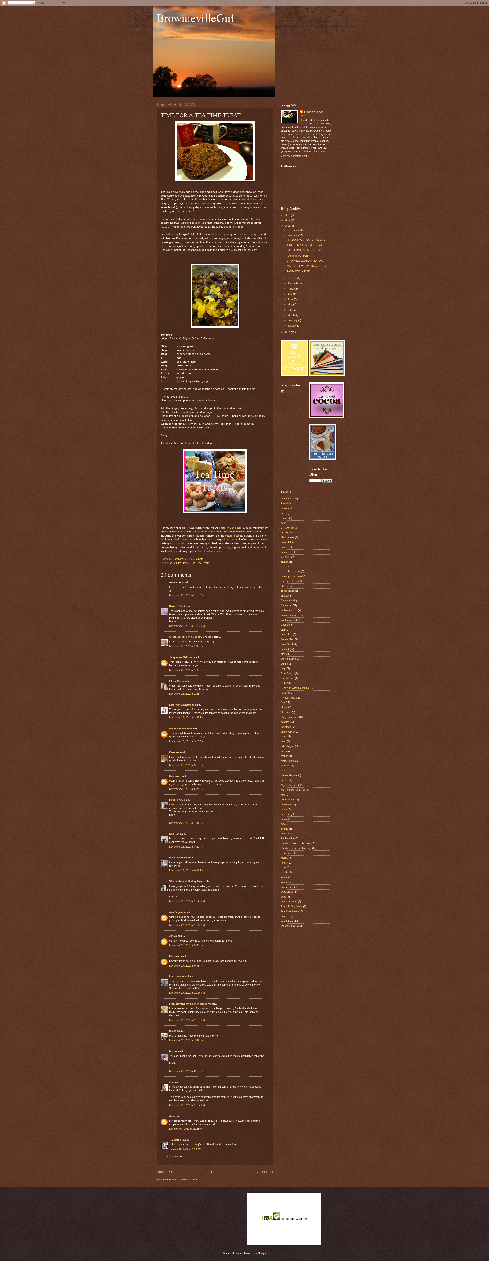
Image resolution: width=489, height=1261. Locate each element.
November (294, 235)
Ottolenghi (286, 804)
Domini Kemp (288, 658)
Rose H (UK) (176, 799)
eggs (283, 668)
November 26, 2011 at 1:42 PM (186, 670)
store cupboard (289, 901)
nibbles (285, 780)
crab (283, 629)
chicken (285, 595)
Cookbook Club (289, 620)
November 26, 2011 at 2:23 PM (186, 693)
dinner (284, 654)
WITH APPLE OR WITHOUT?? (304, 250)
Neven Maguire (289, 775)
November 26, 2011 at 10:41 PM (187, 901)
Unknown (174, 776)
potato (284, 823)
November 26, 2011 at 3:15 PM (186, 741)
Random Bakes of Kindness (296, 843)
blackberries (287, 537)
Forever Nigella (289, 697)
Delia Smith (287, 644)
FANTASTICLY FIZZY (299, 271)
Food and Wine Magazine (295, 688)
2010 (288, 332)
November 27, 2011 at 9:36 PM (186, 945)
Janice (173, 935)
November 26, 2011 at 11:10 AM (187, 595)
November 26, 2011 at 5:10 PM (186, 765)
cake (172, 563)
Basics (284, 518)
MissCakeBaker (178, 857)
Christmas (286, 605)
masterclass (232, 535)
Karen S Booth (177, 606)
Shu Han (174, 834)
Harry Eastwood (289, 717)
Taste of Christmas (230, 527)
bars (283, 513)
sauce (284, 877)
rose (283, 867)
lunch (284, 751)
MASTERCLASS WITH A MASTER (306, 266)
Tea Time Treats (200, 563)
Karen (198, 199)
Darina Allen (287, 639)
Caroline (174, 752)
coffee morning (289, 610)
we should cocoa (290, 925)
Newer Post (165, 1172)
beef (283, 522)
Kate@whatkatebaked (181, 704)
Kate (176, 443)
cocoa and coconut (181, 728)
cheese (285, 586)
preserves (286, 833)
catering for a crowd (292, 576)
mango (284, 755)
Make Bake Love (199, 234)
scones (285, 882)
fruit (283, 702)
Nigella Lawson (289, 785)
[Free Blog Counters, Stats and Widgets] (282, 391)
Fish (283, 683)
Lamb (284, 736)
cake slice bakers (290, 571)
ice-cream (286, 726)
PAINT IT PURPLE (297, 255)
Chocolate (286, 600)
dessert (285, 649)
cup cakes (286, 634)
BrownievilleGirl (196, 17)
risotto (284, 862)
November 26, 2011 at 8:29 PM (186, 846)
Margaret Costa (289, 760)
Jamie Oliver (288, 731)
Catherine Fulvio (290, 581)
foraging (285, 692)
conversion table (290, 615)
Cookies (285, 624)
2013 (288, 215)
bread (284, 547)
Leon (283, 741)
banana (285, 508)
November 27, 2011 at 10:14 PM (187, 992)
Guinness (286, 712)
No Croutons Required (293, 789)
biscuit (284, 532)
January (292, 325)
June (291, 299)
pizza (284, 819)
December (294, 230)
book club (286, 542)
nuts (283, 794)
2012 (288, 220)
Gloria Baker (176, 681)
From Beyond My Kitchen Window (189, 1003)
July (290, 294)
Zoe (171, 1082)
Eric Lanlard (287, 678)
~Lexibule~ (175, 1139)
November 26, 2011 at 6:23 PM (186, 788)
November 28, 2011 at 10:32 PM (187, 1105)
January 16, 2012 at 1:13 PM (185, 1149)
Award (284, 503)
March (291, 315)
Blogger (261, 1253)
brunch (284, 561)
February (293, 320)
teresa (172, 1030)
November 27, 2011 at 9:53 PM (186, 965)
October (292, 278)
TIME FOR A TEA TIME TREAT (304, 245)
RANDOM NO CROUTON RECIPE (306, 239)
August (292, 288)
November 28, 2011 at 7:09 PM (186, 1040)
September (294, 283)
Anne (172, 1116)
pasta (284, 809)
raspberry (286, 853)
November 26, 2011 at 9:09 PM (186, 870)
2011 (288, 225)
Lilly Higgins (183, 563)
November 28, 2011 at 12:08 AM (187, 1020)
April (290, 309)
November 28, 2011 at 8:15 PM (186, 1071)
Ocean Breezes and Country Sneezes (191, 636)
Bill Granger (287, 527)
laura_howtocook (179, 976)
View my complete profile (295, 155)
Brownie (285, 556)
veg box (285, 916)
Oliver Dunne (288, 799)
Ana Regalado (177, 912)
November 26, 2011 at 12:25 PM (187, 625)
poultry (284, 828)
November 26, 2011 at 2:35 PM (186, 717)
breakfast (286, 552)
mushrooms (287, 770)
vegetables (287, 921)
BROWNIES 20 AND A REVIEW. (305, 260)
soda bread (287, 891)
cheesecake (287, 590)
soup (283, 896)
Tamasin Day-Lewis (291, 906)
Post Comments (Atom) (185, 1179)
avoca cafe (287, 498)
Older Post (265, 1172)
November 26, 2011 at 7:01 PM (186, 822)
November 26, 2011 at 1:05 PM (186, 646)
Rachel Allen (288, 838)
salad (284, 872)
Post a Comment (174, 1156)
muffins (285, 765)
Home (215, 1172)
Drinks (284, 663)
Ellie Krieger (287, 673)
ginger (284, 707)
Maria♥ (173, 1051)
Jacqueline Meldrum (181, 657)
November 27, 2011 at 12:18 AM (187, 925)
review (284, 857)
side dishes (287, 887)
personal (285, 814)
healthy (285, 721)
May (290, 304)
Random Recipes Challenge (296, 848)
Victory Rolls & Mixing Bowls (186, 881)
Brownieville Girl (314, 111)
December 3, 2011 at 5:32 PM (185, 1128)
